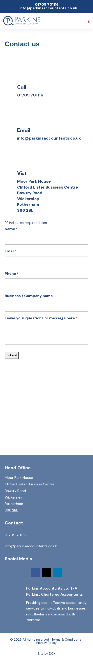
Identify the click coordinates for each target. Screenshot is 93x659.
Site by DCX (46, 654)
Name (11, 228)
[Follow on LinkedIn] (57, 572)
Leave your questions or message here (41, 318)
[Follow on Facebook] (35, 572)
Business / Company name (29, 295)
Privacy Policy (46, 643)
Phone (11, 273)
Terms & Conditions (66, 639)
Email (10, 251)
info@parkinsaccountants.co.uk (49, 138)
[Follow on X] (46, 572)
